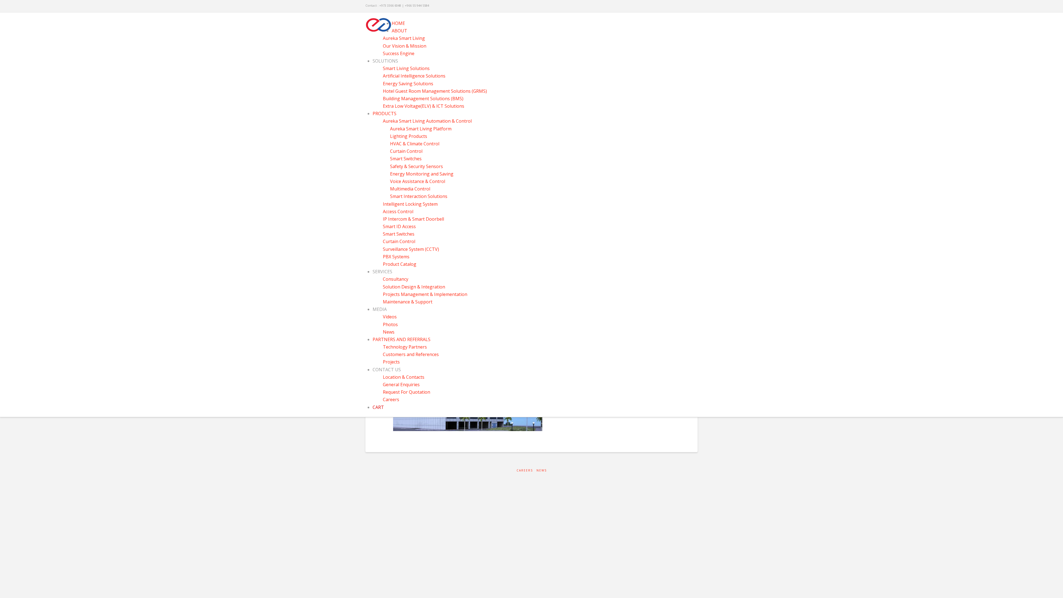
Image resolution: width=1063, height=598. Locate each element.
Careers (525, 470)
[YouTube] (687, 6)
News (541, 470)
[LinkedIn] (680, 6)
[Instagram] (695, 6)
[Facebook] (673, 6)
